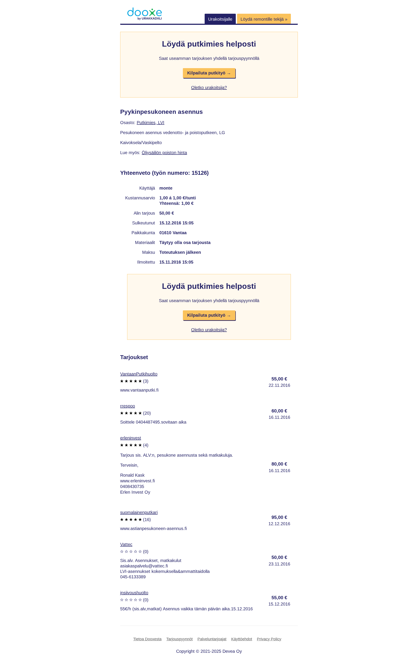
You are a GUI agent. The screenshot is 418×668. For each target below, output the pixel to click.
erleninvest (130, 438)
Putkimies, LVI (150, 122)
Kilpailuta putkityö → (209, 73)
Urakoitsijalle (220, 19)
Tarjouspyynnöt (179, 639)
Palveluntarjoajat (211, 639)
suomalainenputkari (139, 512)
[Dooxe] (144, 19)
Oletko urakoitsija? (209, 87)
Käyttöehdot (241, 639)
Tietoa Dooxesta (147, 639)
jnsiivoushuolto (134, 592)
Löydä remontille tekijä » (264, 19)
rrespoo (127, 406)
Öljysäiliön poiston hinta (164, 152)
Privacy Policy (269, 639)
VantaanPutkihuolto (138, 374)
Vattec (126, 544)
